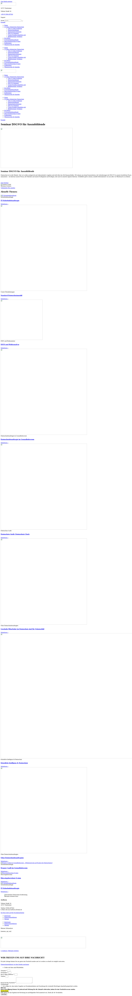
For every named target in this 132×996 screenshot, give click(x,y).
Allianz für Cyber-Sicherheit (96, 934)
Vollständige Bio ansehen (8, 188)
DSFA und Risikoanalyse (10, 344)
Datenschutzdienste (13, 30)
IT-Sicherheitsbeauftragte (11, 40)
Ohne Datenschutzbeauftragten (12, 858)
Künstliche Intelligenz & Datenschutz (14, 763)
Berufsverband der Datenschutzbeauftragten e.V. (14, 934)
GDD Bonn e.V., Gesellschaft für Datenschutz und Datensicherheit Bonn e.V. (52, 934)
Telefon (3, 976)
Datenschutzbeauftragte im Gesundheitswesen (17, 439)
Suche (2, 20)
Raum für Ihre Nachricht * (8, 982)
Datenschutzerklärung (10, 917)
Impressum (7, 915)
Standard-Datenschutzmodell (11, 295)
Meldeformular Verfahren (15, 36)
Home (6, 25)
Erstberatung (7, 43)
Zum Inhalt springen (6, 1)
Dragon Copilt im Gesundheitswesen (14, 868)
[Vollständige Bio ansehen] (16, 188)
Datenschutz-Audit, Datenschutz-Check (15, 534)
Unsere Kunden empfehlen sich (17, 35)
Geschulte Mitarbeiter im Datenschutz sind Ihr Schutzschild (22, 629)
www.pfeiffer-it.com (17, 954)
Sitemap (6, 919)
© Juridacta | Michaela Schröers (10, 951)
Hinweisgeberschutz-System (12, 41)
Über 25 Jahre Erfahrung (15, 28)
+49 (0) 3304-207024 (7, 14)
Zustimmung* (5, 984)
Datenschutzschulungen (14, 31)
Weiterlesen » (4, 204)
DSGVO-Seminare (13, 33)
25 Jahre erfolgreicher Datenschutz (14, 27)
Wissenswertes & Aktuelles (12, 44)
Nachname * (4, 972)
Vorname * (4, 970)
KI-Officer (7, 38)
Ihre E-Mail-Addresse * (7, 974)
